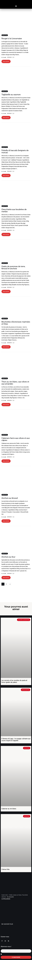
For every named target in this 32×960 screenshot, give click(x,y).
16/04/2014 (9, 516)
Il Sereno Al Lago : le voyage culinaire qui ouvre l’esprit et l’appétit (15, 739)
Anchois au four (8, 557)
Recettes (4, 35)
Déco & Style (5, 917)
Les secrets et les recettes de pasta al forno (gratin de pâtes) (14, 681)
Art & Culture (5, 914)
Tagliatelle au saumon (11, 95)
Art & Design (4, 911)
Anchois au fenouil (9, 498)
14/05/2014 (9, 400)
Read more (6, 61)
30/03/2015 (9, 113)
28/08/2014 (9, 342)
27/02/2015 (9, 171)
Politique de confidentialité (8, 935)
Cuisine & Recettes (6, 919)
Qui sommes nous (6, 927)
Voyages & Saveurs (6, 902)
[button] (16, 6)
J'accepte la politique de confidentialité (9, 954)
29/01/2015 (9, 287)
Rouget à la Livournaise (11, 38)
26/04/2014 (9, 456)
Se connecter (10, 897)
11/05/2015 (9, 57)
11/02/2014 (9, 573)
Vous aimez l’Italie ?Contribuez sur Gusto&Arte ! (9, 931)
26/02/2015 (9, 230)
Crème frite (5, 869)
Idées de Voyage (6, 906)
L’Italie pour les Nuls (7, 908)
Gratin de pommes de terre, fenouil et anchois (13, 267)
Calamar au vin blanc (8, 809)
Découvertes (4, 922)
